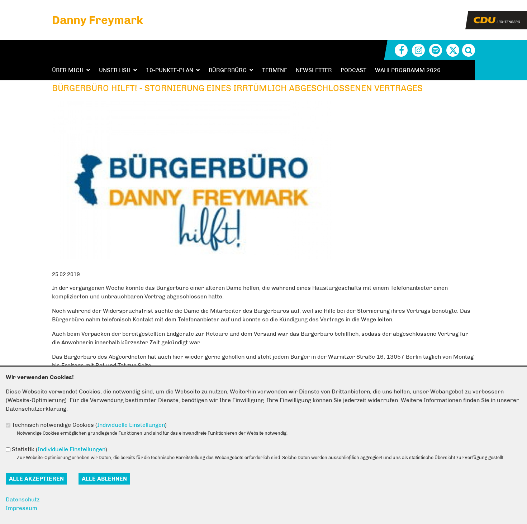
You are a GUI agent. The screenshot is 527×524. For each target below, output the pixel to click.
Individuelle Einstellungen (131, 424)
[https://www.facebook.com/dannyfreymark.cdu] (401, 50)
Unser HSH (114, 70)
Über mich (68, 70)
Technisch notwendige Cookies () (89, 424)
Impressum (21, 508)
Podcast (353, 70)
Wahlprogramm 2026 (408, 70)
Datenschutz (22, 499)
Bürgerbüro (228, 70)
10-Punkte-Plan (169, 70)
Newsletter (314, 70)
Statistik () (59, 449)
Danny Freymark (97, 20)
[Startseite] (496, 15)
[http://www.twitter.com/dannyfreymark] (452, 50)
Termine (274, 70)
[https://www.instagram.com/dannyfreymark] (418, 50)
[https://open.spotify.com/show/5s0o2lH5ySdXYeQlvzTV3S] (435, 50)
